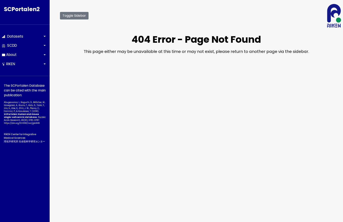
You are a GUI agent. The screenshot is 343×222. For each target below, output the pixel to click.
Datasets (14, 36)
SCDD (11, 45)
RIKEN (10, 64)
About (10, 54)
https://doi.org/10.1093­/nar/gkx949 (22, 123)
